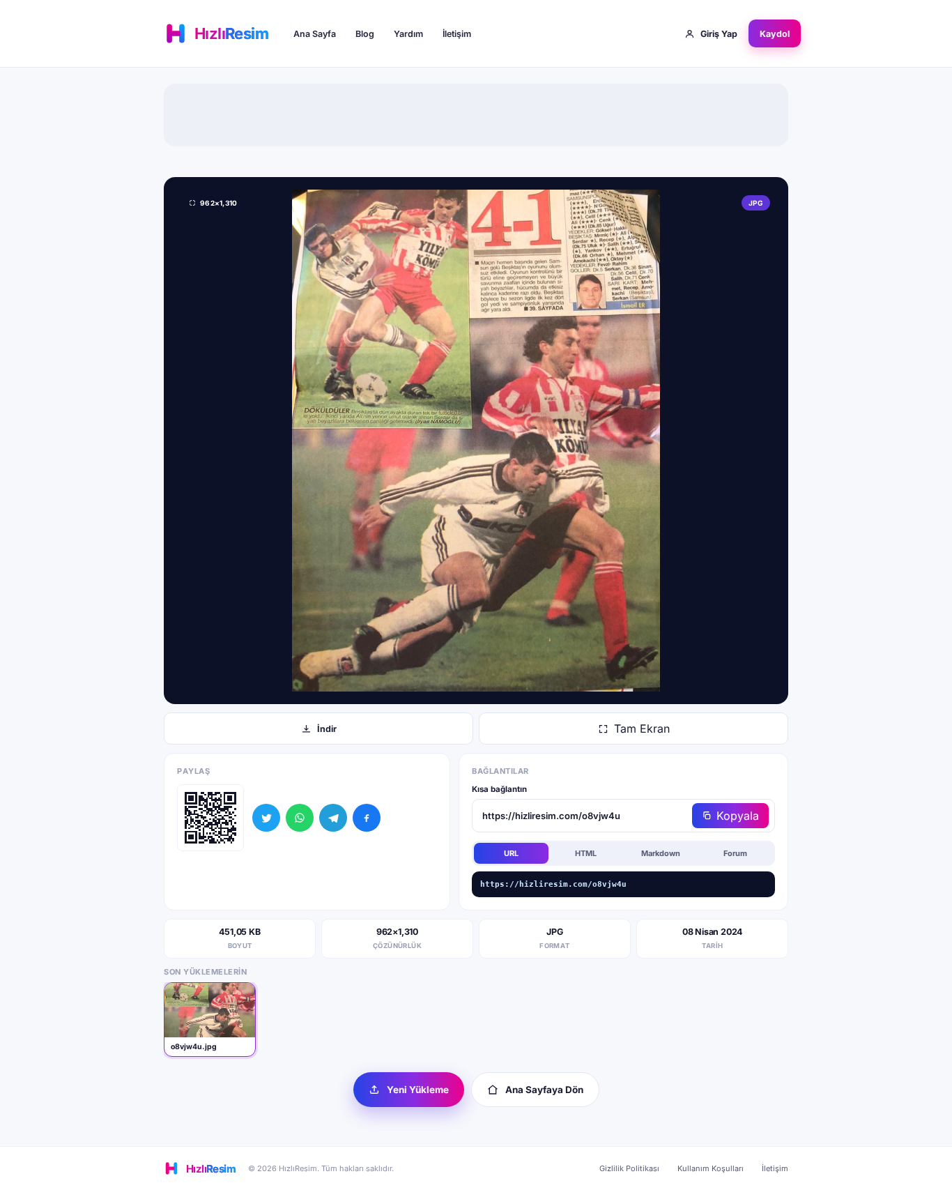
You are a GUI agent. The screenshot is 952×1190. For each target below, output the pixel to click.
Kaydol (775, 34)
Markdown (660, 853)
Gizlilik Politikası (629, 1168)
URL (511, 853)
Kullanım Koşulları (710, 1168)
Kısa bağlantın (499, 789)
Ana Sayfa (314, 34)
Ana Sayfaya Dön (544, 1089)
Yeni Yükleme (418, 1089)
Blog (364, 34)
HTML (586, 853)
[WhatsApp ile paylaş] (300, 818)
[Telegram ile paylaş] (333, 818)
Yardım (408, 34)
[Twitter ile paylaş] (266, 818)
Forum (735, 853)
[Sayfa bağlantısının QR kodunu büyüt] (210, 817)
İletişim (457, 34)
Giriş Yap (718, 34)
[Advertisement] (476, 115)
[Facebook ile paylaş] (367, 818)
